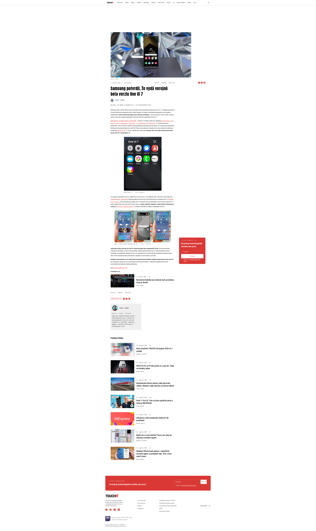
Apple (132, 2)
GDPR (160, 508)
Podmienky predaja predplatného (168, 505)
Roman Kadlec (140, 371)
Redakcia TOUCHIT (141, 354)
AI (173, 2)
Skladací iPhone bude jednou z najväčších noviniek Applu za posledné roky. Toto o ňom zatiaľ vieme (154, 453)
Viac (195, 2)
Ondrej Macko (140, 388)
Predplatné (140, 508)
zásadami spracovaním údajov (189, 485)
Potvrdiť (192, 256)
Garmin (139, 2)
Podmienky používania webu (166, 503)
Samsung (146, 2)
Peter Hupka (120, 100)
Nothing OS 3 (122, 130)
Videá (126, 2)
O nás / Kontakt (142, 500)
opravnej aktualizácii (125, 206)
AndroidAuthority (120, 268)
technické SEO (109, 526)
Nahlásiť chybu (115, 298)
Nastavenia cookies (164, 511)
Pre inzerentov (141, 503)
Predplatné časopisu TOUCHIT (167, 500)
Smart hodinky (181, 2)
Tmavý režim (203, 505)
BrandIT (140, 505)
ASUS (168, 2)
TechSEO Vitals (122, 526)
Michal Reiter (140, 423)
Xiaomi (153, 2)
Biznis (189, 2)
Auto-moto (161, 2)
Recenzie (120, 2)
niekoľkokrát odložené (119, 199)
